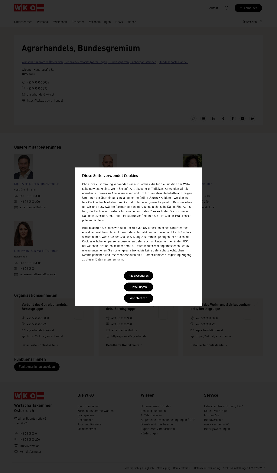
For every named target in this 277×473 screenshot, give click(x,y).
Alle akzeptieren (138, 276)
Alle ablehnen (138, 298)
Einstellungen (138, 287)
